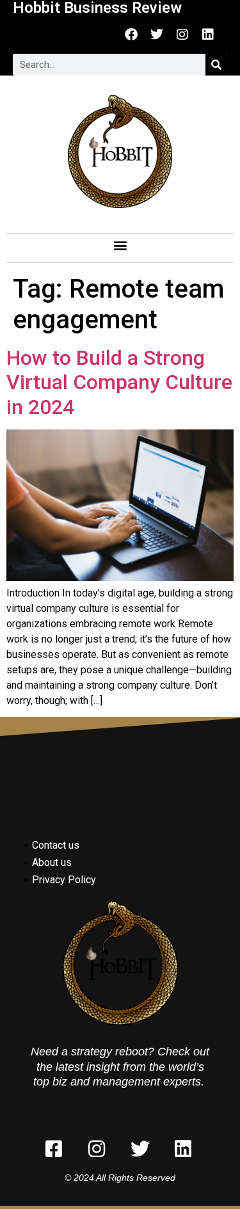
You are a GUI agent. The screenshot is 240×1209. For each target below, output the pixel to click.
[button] (120, 244)
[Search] (216, 65)
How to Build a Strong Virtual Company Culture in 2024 (119, 382)
